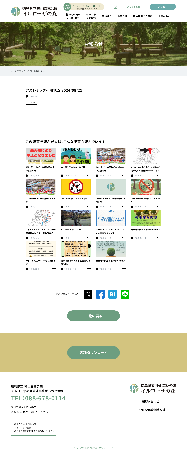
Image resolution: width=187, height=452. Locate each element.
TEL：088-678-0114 (38, 398)
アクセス (163, 6)
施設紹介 (107, 16)
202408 (31, 102)
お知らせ (122, 16)
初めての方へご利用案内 (73, 16)
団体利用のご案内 (143, 16)
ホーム (13, 71)
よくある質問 (133, 6)
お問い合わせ (165, 16)
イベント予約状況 (91, 16)
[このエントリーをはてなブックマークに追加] (112, 294)
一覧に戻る (93, 315)
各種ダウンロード (93, 352)
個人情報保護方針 (153, 409)
